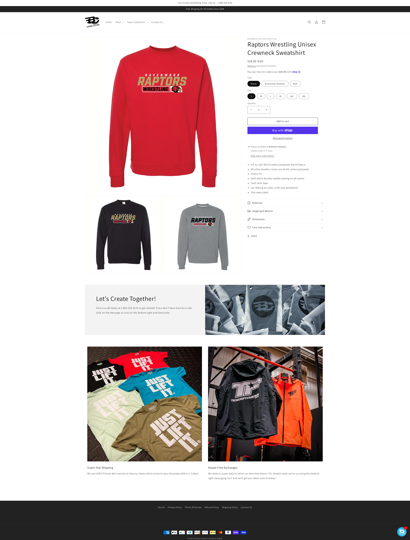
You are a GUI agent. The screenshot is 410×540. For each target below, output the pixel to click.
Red (295, 83)
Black (254, 83)
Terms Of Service (193, 507)
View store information (262, 155)
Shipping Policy (230, 507)
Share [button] (254, 235)
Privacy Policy (175, 507)
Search (161, 507)
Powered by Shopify (215, 538)
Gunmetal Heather (275, 83)
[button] (119, 22)
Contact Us (246, 507)
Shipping (251, 66)
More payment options (283, 138)
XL (280, 96)
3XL (304, 96)
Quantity (251, 103)
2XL (292, 96)
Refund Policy (212, 507)
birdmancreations (200, 538)
